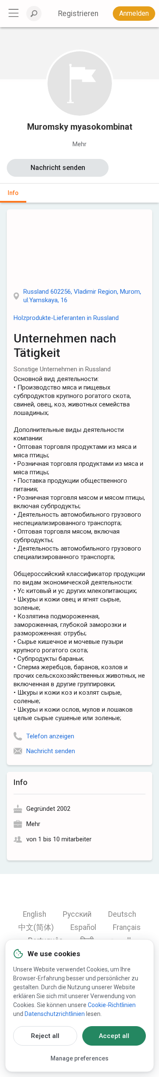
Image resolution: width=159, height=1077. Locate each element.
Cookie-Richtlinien (112, 1005)
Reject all (45, 1036)
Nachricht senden (58, 168)
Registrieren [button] (78, 13)
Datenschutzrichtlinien (55, 1013)
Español (83, 927)
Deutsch (122, 914)
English (34, 914)
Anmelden (134, 13)
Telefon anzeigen (50, 736)
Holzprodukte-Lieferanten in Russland (66, 318)
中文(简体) (36, 927)
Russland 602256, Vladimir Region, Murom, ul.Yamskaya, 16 (82, 296)
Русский (77, 914)
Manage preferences (79, 1058)
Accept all (114, 1036)
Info (13, 192)
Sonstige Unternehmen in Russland (62, 369)
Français (127, 927)
